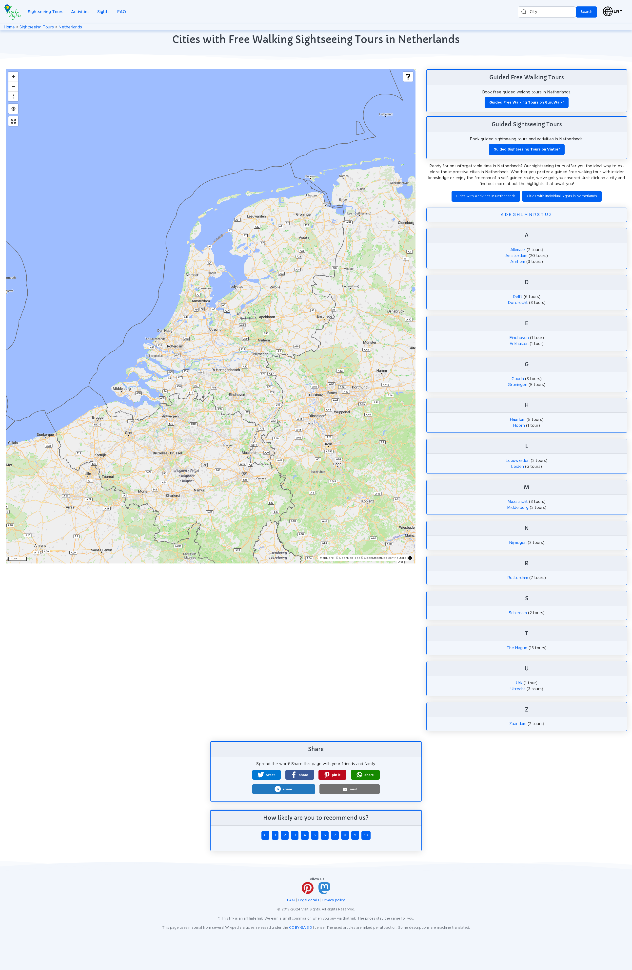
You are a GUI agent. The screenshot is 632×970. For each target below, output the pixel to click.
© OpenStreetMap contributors (383, 557)
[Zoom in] (13, 77)
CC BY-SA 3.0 (300, 927)
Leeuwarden (518, 461)
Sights (103, 12)
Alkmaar (517, 250)
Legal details (308, 900)
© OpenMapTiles (348, 557)
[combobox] (547, 12)
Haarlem (517, 420)
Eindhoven (519, 338)
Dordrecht (518, 303)
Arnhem (517, 262)
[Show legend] (408, 77)
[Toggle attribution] (410, 558)
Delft (517, 297)
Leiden (517, 467)
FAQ (121, 12)
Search (586, 12)
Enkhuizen (519, 344)
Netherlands (70, 27)
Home (9, 27)
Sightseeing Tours (45, 12)
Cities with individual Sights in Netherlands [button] (562, 196)
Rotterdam (518, 578)
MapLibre (327, 557)
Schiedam (518, 613)
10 (366, 835)
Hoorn (519, 426)
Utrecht (517, 689)
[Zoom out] (13, 86)
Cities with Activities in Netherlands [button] (485, 196)
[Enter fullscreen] (13, 121)
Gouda (518, 379)
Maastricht (518, 502)
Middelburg (518, 508)
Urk (519, 683)
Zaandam (517, 724)
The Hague (517, 648)
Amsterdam (516, 256)
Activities (80, 12)
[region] (210, 316)
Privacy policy (333, 900)
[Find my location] (13, 109)
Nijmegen (518, 543)
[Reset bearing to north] (13, 96)
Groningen (517, 385)
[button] (266, 775)
